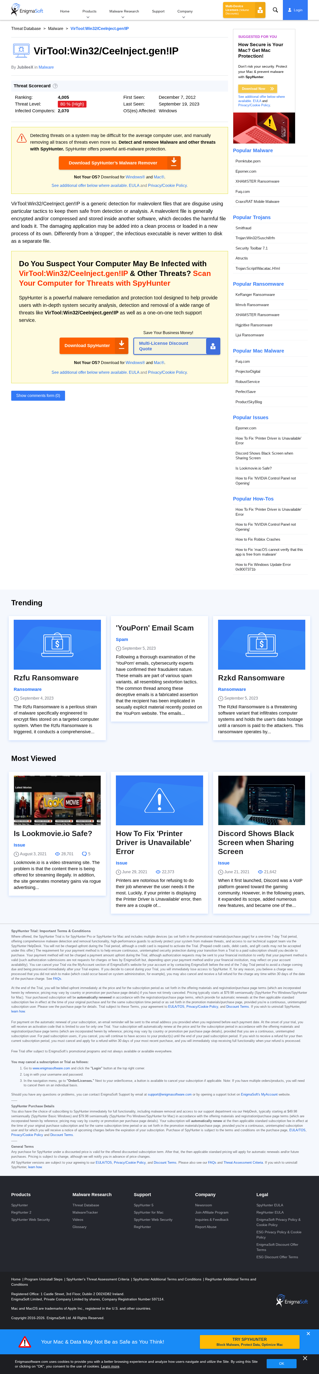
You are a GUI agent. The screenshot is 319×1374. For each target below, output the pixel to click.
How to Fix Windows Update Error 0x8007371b (263, 567)
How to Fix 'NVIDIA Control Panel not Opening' (266, 480)
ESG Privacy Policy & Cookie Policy (279, 1234)
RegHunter (142, 1227)
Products (89, 11)
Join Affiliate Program (212, 1212)
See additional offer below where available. (90, 185)
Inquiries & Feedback (212, 1220)
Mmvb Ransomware (252, 305)
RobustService (248, 381)
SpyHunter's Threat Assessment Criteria (98, 1279)
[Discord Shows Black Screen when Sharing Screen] (261, 800)
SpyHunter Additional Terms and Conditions (167, 1279)
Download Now (253, 89)
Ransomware (28, 689)
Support (158, 11)
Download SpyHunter (87, 345)
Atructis (242, 258)
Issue (19, 845)
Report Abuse (206, 1227)
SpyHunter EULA (269, 1205)
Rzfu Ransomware (46, 678)
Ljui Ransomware (250, 335)
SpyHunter (19, 1205)
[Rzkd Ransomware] (261, 645)
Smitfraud (243, 228)
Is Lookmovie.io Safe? (254, 468)
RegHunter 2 (21, 1212)
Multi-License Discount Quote (163, 346)
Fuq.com (243, 191)
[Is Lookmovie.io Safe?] (57, 800)
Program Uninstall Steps (44, 1279)
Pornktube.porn (248, 161)
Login (298, 10)
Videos (78, 1220)
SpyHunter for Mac (148, 1212)
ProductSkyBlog (249, 402)
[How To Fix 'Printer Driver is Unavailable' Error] (159, 800)
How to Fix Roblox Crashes (258, 539)
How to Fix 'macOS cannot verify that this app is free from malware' (269, 552)
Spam (122, 639)
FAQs (57, 979)
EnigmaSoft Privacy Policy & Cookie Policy (278, 1222)
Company (185, 11)
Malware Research (124, 11)
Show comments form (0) (38, 395)
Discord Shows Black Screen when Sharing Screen (264, 455)
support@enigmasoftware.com (170, 1094)
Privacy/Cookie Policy (167, 185)
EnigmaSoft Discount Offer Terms (277, 1247)
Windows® (135, 177)
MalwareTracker (85, 1212)
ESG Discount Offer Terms (277, 1257)
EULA (134, 185)
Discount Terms (237, 1006)
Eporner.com (246, 171)
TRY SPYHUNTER (250, 1342)
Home (65, 11)
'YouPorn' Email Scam (155, 628)
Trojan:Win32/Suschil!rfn (255, 238)
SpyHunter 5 (144, 1205)
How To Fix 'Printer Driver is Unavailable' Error (269, 440)
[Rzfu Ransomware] (57, 645)
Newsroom (203, 1205)
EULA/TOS (176, 1006)
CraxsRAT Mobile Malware (257, 201)
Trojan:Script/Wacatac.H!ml (258, 268)
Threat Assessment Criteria (243, 1162)
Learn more (110, 1366)
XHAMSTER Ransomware (257, 181)
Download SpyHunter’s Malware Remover (113, 162)
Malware (55, 28)
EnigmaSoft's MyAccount (259, 1094)
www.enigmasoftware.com (51, 1068)
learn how (18, 1011)
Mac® (159, 177)
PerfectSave (246, 391)
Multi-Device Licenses (237, 9)
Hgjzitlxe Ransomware (254, 325)
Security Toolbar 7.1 (252, 248)
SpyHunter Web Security (30, 1220)
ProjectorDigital (248, 371)
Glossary (79, 1227)
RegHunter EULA (270, 1212)
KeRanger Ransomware (255, 294)
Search (275, 9)
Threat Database (26, 28)
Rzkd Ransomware (251, 678)
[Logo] (27, 10)
